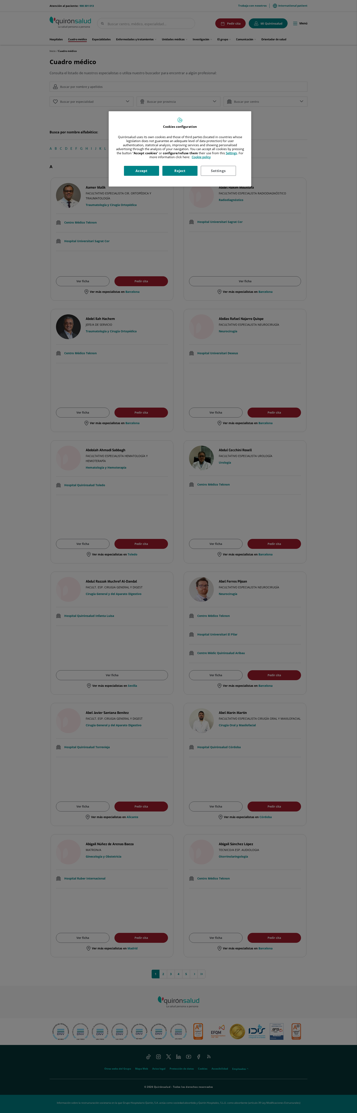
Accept (142, 171)
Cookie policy (201, 157)
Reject (180, 171)
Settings (218, 171)
